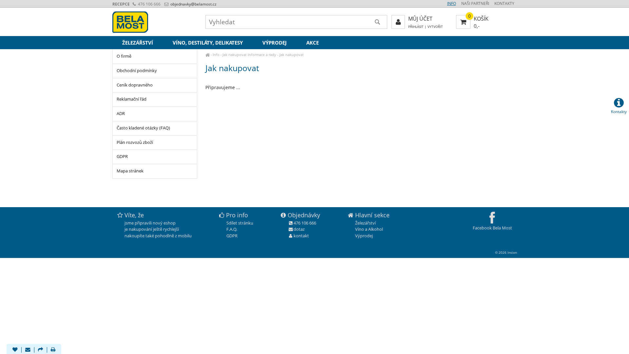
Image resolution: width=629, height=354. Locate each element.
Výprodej (274, 42)
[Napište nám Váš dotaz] (27, 350)
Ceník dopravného (135, 85)
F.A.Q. (231, 229)
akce (312, 42)
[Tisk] (53, 350)
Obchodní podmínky (137, 70)
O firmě (124, 56)
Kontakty (504, 3)
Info (216, 54)
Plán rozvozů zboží (135, 142)
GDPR (122, 156)
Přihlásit (416, 27)
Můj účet (420, 18)
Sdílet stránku (239, 223)
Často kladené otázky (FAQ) (143, 128)
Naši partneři (475, 3)
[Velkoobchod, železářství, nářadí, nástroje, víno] (207, 54)
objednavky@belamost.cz (193, 4)
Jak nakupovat (234, 54)
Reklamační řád (131, 99)
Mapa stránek (130, 171)
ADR (121, 113)
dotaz (299, 229)
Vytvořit (435, 27)
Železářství (137, 42)
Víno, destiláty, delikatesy (208, 42)
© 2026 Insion (506, 252)
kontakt (301, 236)
